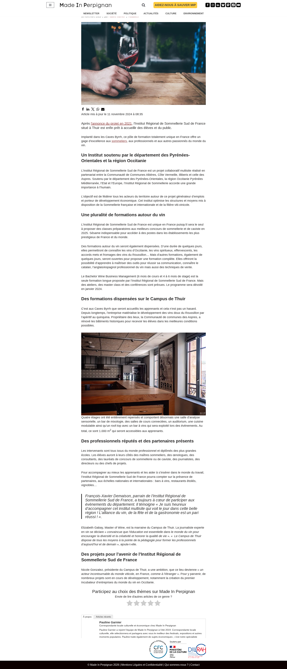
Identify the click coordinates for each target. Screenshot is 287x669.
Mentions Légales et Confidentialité (142, 664)
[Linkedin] (218, 5)
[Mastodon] (228, 5)
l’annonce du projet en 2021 (111, 123)
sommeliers (119, 141)
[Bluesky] (223, 5)
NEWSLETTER (91, 13)
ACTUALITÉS (151, 13)
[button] (143, 374)
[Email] (102, 109)
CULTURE (170, 13)
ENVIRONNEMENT (194, 13)
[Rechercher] (143, 5)
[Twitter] (93, 109)
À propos (87, 617)
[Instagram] (213, 5)
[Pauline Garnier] (90, 633)
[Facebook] (207, 5)
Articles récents (103, 617)
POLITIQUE (130, 13)
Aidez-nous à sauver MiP (175, 5)
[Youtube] (238, 5)
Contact (194, 664)
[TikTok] (233, 5)
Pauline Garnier (110, 622)
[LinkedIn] (88, 109)
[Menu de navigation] (50, 5)
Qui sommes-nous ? (176, 664)
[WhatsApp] (97, 109)
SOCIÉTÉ (111, 13)
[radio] (130, 603)
